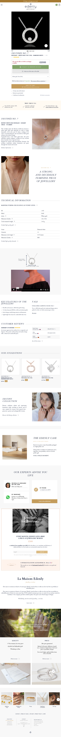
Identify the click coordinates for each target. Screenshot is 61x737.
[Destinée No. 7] (30, 31)
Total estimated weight (7, 221)
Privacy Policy (38, 714)
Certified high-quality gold (7, 225)
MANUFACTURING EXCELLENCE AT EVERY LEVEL (18, 205)
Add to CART (31, 86)
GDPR (44, 714)
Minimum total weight (7, 235)
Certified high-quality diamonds (8, 241)
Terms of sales (24, 714)
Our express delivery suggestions (38, 81)
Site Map (32, 714)
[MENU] (2, 4)
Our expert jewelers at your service (52, 106)
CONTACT (17, 714)
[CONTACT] (56, 5)
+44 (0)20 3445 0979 (45, 490)
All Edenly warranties (45, 95)
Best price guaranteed (18, 93)
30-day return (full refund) (18, 91)
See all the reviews (36, 341)
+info (31, 556)
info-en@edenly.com (23, 722)
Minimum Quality (6, 219)
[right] (46, 45)
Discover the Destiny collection (9, 415)
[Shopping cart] (59, 5)
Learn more (29, 603)
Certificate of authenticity (18, 95)
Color (3, 216)
